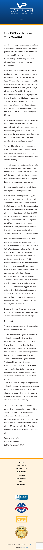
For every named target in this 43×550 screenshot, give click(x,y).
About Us (21, 475)
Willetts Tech (24, 547)
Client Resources (21, 478)
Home (21, 462)
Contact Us (21, 485)
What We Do (21, 465)
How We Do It (21, 468)
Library (21, 481)
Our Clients (21, 472)
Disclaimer (33, 544)
